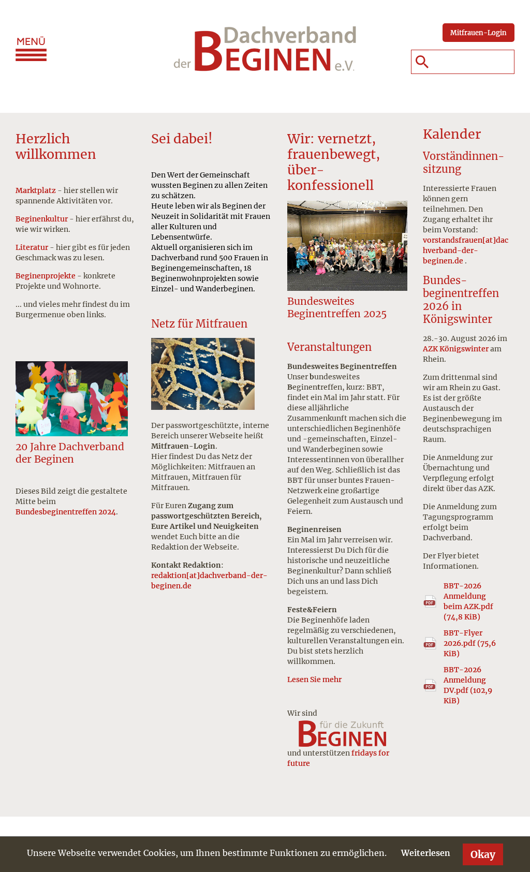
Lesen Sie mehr (314, 679)
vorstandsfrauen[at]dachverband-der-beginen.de (465, 250)
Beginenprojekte (46, 275)
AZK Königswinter (456, 348)
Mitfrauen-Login (478, 32)
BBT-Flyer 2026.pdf (470, 643)
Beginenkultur (42, 219)
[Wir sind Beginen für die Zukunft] (347, 732)
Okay (482, 854)
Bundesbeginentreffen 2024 (66, 511)
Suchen (421, 62)
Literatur (32, 247)
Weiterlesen (425, 853)
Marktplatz (36, 190)
